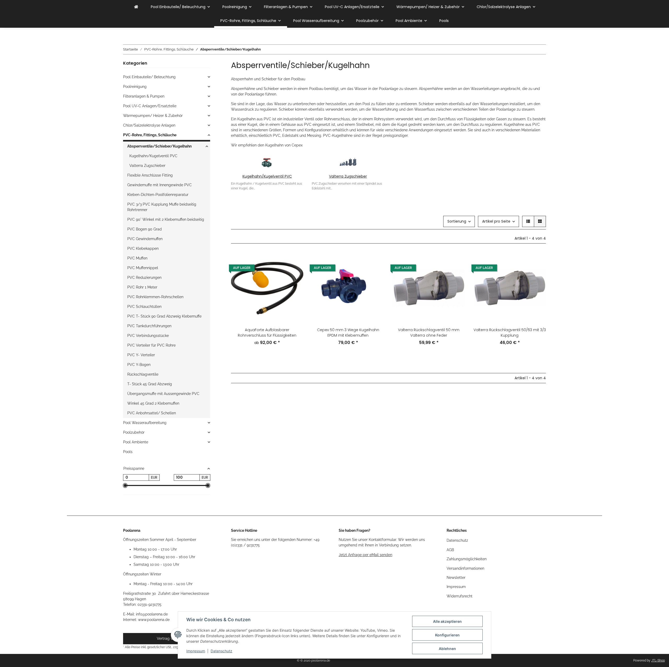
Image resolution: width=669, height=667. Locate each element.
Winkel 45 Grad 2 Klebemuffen (153, 403)
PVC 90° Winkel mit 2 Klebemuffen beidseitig (165, 219)
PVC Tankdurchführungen (149, 326)
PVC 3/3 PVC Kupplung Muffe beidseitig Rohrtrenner (161, 207)
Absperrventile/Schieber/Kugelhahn (159, 146)
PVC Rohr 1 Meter (142, 287)
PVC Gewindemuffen (145, 239)
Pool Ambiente (135, 442)
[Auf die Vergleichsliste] (375, 261)
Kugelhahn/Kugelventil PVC (267, 176)
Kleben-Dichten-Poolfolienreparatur (157, 195)
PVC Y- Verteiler (141, 355)
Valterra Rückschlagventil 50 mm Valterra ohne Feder (428, 332)
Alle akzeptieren (447, 621)
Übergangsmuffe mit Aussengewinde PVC (163, 394)
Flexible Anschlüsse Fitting (150, 175)
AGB (450, 550)
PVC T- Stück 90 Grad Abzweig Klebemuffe (164, 316)
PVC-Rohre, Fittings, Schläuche (149, 135)
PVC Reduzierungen (144, 277)
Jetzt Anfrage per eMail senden (365, 555)
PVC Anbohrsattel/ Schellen (151, 413)
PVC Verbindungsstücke (148, 336)
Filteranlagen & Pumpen (143, 96)
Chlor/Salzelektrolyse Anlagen (149, 125)
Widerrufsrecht (459, 596)
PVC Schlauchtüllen (144, 306)
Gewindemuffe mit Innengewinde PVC (159, 185)
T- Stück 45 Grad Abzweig (149, 384)
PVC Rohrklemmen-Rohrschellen (155, 297)
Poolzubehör (134, 432)
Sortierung (456, 221)
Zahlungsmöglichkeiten (467, 559)
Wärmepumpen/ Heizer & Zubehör (153, 116)
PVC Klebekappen (143, 248)
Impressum (195, 651)
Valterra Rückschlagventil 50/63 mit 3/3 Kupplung (510, 332)
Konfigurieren (447, 635)
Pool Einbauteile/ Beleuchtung (149, 77)
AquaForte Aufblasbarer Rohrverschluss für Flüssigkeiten (267, 332)
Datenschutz (221, 651)
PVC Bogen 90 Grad (144, 229)
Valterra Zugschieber (348, 176)
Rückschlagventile (142, 374)
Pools (127, 452)
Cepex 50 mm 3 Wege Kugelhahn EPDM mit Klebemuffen (348, 332)
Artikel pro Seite (496, 221)
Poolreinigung (135, 86)
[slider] (125, 485)
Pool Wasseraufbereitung (144, 423)
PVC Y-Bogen (139, 365)
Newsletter (456, 577)
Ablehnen (447, 648)
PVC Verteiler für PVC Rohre (151, 345)
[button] (528, 221)
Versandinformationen (465, 568)
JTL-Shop (658, 660)
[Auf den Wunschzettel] (375, 274)
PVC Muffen (137, 258)
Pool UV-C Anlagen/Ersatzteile (149, 106)
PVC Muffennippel (142, 268)
